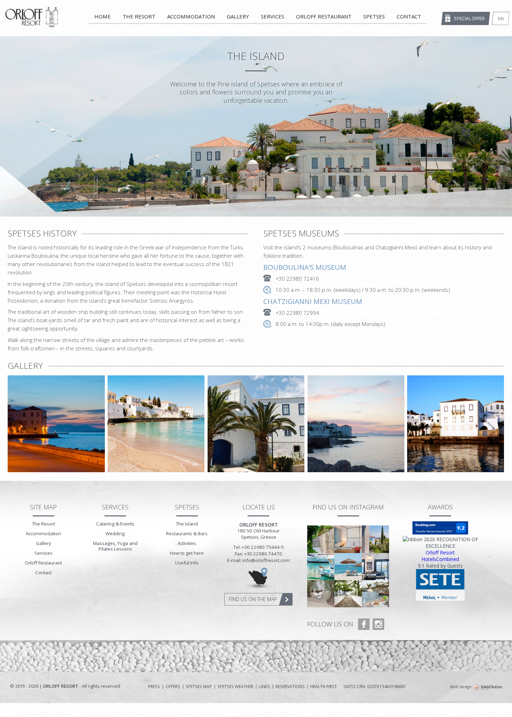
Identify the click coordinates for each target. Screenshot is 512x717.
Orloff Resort (440, 552)
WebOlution (487, 687)
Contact (409, 16)
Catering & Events (115, 524)
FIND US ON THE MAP (253, 599)
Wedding (115, 533)
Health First (323, 687)
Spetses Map (199, 687)
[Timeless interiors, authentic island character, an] (375, 566)
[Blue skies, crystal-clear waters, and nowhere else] (348, 566)
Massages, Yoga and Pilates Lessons (115, 546)
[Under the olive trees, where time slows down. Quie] (320, 593)
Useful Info (187, 563)
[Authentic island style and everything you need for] (348, 539)
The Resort (139, 16)
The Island (187, 524)
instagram (378, 624)
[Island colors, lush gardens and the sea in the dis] (375, 539)
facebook (364, 624)
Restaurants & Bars (187, 533)
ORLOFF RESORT (32, 19)
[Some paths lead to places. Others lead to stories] (348, 593)
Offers (172, 687)
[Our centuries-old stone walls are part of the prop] (320, 539)
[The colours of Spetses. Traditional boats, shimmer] (320, 566)
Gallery (238, 16)
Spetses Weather (235, 687)
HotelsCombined (440, 559)
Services (272, 16)
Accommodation (191, 16)
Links (264, 687)
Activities (187, 543)
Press (154, 687)
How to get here (187, 553)
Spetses (374, 16)
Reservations (290, 687)
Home (102, 16)
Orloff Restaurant (323, 16)
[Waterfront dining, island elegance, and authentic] (375, 593)
